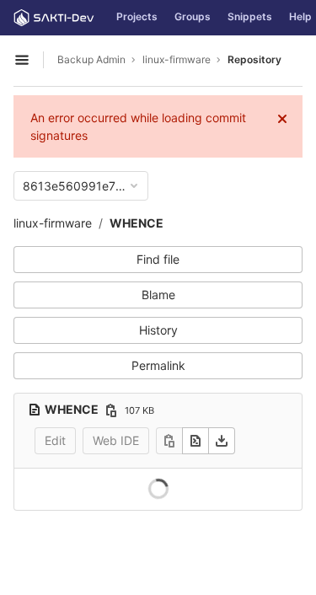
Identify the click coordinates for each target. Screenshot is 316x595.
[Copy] (169, 440)
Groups (192, 16)
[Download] (221, 440)
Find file (158, 259)
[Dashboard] (54, 17)
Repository (254, 59)
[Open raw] (195, 440)
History (158, 330)
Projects (137, 16)
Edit (55, 440)
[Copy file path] (111, 410)
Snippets (250, 16)
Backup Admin (91, 59)
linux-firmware (52, 223)
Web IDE (116, 440)
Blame (158, 294)
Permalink (158, 365)
